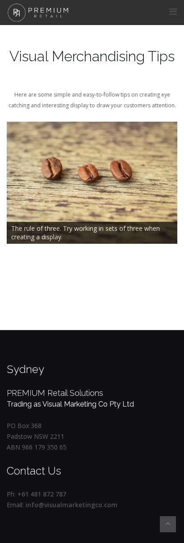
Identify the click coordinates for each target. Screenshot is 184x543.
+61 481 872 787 (41, 494)
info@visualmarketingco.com (71, 505)
